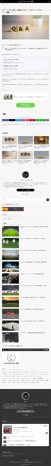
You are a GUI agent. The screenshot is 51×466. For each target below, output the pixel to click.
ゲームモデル (5, 374)
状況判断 (13, 382)
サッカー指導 (16, 374)
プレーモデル (5, 378)
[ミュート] (43, 349)
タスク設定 (18, 376)
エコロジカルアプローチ (32, 372)
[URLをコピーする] (45, 120)
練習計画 (24, 382)
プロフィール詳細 (25, 190)
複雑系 (37, 382)
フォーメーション (39, 376)
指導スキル (5, 382)
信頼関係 (34, 378)
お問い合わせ (12, 462)
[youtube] (27, 194)
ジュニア (27, 374)
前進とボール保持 (16, 380)
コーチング (11, 374)
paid (10, 372)
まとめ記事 (25, 372)
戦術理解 (46, 380)
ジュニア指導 (12, 376)
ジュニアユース (5, 376)
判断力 (10, 380)
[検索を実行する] (47, 199)
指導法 (9, 382)
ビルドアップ (32, 376)
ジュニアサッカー (33, 374)
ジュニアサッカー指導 (42, 374)
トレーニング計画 (25, 376)
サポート (22, 374)
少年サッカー (28, 380)
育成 (28, 382)
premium (13, 372)
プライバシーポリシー (20, 462)
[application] (25, 350)
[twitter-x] (25, 194)
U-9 (20, 372)
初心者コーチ (5, 380)
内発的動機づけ (40, 378)
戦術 (32, 380)
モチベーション (24, 378)
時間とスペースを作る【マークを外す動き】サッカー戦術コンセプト (29, 96)
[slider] (46, 350)
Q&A (8, 12)
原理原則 (22, 380)
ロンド (30, 378)
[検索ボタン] (49, 1)
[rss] (27, 460)
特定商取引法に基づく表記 (30, 462)
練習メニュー (19, 382)
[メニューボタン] (1, 1)
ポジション (18, 378)
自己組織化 (33, 382)
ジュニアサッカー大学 (25, 1)
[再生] (3, 349)
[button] (5, 120)
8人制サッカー (5, 372)
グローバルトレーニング (43, 372)
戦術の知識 (37, 380)
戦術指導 (42, 380)
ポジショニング (12, 378)
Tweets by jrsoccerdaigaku (8, 455)
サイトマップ (38, 462)
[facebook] (23, 194)
